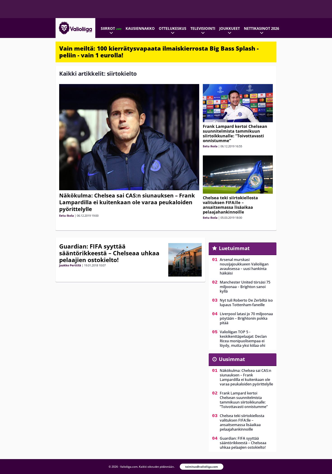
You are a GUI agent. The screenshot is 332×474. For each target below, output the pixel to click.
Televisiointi (202, 28)
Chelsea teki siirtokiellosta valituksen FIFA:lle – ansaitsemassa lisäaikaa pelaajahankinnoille (230, 205)
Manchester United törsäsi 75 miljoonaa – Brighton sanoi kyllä (245, 287)
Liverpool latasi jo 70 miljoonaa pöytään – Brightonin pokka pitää (246, 318)
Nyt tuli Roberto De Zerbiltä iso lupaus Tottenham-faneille (246, 302)
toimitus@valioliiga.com (201, 467)
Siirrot (111, 28)
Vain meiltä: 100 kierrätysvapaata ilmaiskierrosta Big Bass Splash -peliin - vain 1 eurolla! (159, 51)
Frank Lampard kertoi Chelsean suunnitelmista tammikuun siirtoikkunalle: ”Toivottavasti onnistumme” (235, 133)
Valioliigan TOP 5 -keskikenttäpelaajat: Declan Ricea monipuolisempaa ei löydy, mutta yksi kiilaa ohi (243, 338)
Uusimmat (232, 359)
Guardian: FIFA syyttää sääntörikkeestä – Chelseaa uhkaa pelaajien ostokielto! (109, 253)
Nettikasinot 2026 (261, 28)
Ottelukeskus (172, 28)
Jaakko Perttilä (70, 265)
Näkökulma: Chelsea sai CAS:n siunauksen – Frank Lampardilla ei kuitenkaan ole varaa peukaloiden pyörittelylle (127, 202)
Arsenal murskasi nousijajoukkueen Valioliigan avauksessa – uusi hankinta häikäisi (244, 266)
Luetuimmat (234, 248)
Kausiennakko (140, 28)
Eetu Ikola (66, 216)
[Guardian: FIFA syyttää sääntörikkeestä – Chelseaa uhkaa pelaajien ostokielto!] (185, 260)
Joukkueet (229, 28)
